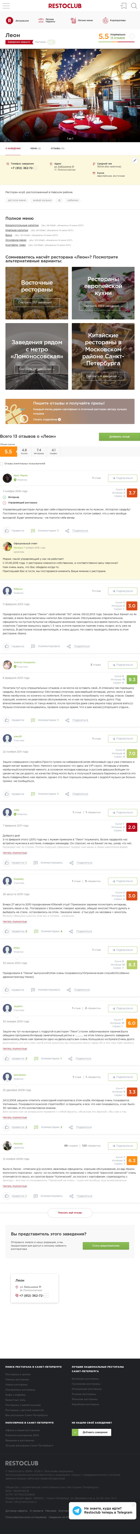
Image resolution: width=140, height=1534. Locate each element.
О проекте (36, 1511)
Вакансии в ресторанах (19, 1441)
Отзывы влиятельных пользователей (24, 464)
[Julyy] (7, 812)
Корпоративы (118, 21)
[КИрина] (7, 591)
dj (59, 200)
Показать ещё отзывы (70, 1213)
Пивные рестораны (17, 1380)
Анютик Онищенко (24, 662)
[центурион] (7, 1077)
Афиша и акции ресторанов (22, 1430)
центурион (20, 1075)
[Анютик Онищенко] (7, 665)
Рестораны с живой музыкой (23, 1405)
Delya (17, 948)
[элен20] (7, 738)
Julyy (16, 810)
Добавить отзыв (119, 437)
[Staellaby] (7, 881)
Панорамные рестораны (20, 1390)
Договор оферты (16, 1511)
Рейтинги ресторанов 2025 (22, 1436)
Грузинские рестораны (86, 1384)
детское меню (17, 200)
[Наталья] (7, 546)
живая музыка (42, 200)
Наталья (19, 548)
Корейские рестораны (85, 1404)
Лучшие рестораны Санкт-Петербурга (29, 1446)
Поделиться (80, 531)
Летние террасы (50, 20)
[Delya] (7, 950)
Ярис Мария (21, 476)
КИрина (18, 589)
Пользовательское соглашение (25, 1517)
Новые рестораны (16, 1385)
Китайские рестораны (85, 1379)
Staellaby (19, 879)
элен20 (18, 737)
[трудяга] (7, 1008)
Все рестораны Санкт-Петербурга (26, 1415)
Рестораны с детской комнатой (24, 1410)
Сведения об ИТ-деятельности (68, 1517)
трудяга (18, 1006)
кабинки (72, 200)
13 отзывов (117, 38)
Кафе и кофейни (15, 1395)
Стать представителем (105, 1246)
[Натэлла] (7, 1145)
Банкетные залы (15, 1400)
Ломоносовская (32, 1290)
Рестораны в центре (18, 1375)
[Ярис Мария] (7, 478)
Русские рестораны (84, 1394)
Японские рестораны (85, 1399)
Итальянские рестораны (87, 1389)
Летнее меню (85, 21)
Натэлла (18, 1144)
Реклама (50, 1511)
